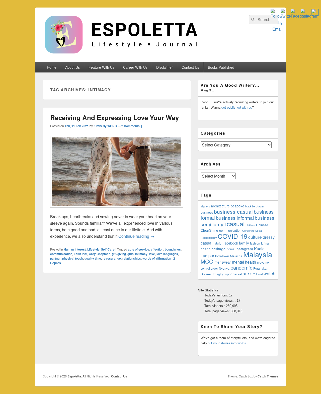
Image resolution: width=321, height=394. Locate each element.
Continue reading (136, 236)
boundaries (173, 249)
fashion (255, 243)
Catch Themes (268, 376)
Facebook (230, 243)
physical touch (72, 258)
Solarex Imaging (212, 274)
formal (265, 243)
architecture (220, 205)
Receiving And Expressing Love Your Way (114, 117)
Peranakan (260, 268)
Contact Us (190, 67)
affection (157, 249)
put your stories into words (227, 343)
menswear (222, 262)
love (152, 254)
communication (61, 254)
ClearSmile (209, 230)
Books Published (221, 67)
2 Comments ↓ (132, 126)
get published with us (236, 107)
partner (55, 258)
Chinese (262, 224)
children (250, 225)
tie (252, 273)
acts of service (138, 249)
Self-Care (108, 249)
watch (269, 273)
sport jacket (233, 274)
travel (259, 274)
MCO (207, 261)
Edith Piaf (80, 254)
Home (51, 67)
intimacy (141, 254)
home (230, 249)
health (205, 248)
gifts (130, 254)
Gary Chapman (99, 254)
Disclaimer (164, 67)
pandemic (241, 267)
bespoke (237, 205)
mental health (244, 262)
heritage (218, 248)
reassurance (112, 258)
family (244, 243)
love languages (167, 254)
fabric (217, 243)
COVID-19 (232, 236)
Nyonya (224, 268)
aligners (205, 206)
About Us (72, 67)
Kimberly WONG (105, 126)
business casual (233, 211)
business (207, 212)
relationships (131, 258)
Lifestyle (93, 249)
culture (255, 237)
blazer (260, 206)
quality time (93, 258)
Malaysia (257, 254)
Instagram (244, 248)
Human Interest (75, 249)
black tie (250, 206)
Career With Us (135, 67)
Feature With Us (101, 67)
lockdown (222, 256)
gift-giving (119, 254)
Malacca (236, 256)
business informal (235, 217)
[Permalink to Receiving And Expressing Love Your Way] (116, 210)
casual (236, 223)
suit (246, 273)
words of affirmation (156, 258)
